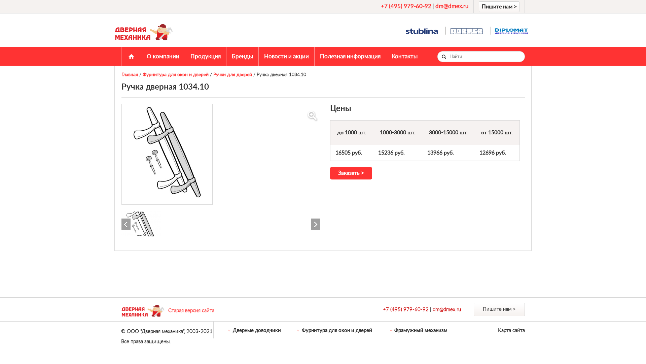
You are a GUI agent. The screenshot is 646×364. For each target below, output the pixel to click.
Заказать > (351, 173)
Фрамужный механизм (420, 330)
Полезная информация (350, 56)
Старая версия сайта (191, 310)
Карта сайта (511, 330)
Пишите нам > (499, 6)
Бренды (242, 56)
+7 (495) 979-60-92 (406, 6)
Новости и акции (286, 56)
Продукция (205, 56)
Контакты (405, 56)
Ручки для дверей (232, 74)
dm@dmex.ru (451, 6)
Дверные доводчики (257, 330)
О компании (163, 56)
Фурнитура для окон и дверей (176, 74)
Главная (131, 56)
